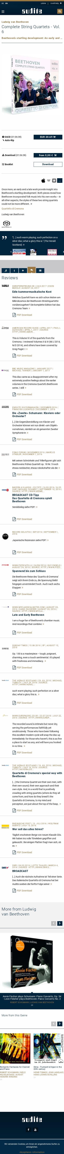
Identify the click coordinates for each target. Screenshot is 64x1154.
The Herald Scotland (24, 681)
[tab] (6, 270)
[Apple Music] (43, 180)
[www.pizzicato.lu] (5, 565)
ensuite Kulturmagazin (25, 407)
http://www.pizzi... (51, 567)
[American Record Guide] (5, 327)
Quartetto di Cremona (13, 208)
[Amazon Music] (49, 180)
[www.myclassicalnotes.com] (5, 606)
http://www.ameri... (23, 332)
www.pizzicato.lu (22, 565)
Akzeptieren (26, 1152)
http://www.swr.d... (40, 867)
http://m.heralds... (23, 769)
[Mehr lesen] (29, 308)
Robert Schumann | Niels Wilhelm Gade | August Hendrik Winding (12, 1074)
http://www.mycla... (33, 611)
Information (38, 1152)
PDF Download (24, 315)
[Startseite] (32, 11)
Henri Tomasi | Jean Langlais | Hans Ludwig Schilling (49, 1073)
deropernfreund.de (23, 286)
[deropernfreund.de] (5, 285)
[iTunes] (54, 180)
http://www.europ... (40, 718)
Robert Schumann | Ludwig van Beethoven (32, 1002)
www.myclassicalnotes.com (28, 607)
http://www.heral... (23, 684)
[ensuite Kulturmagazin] (5, 407)
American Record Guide (25, 328)
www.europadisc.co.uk (25, 716)
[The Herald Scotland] (5, 680)
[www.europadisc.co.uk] (5, 715)
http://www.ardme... (33, 491)
